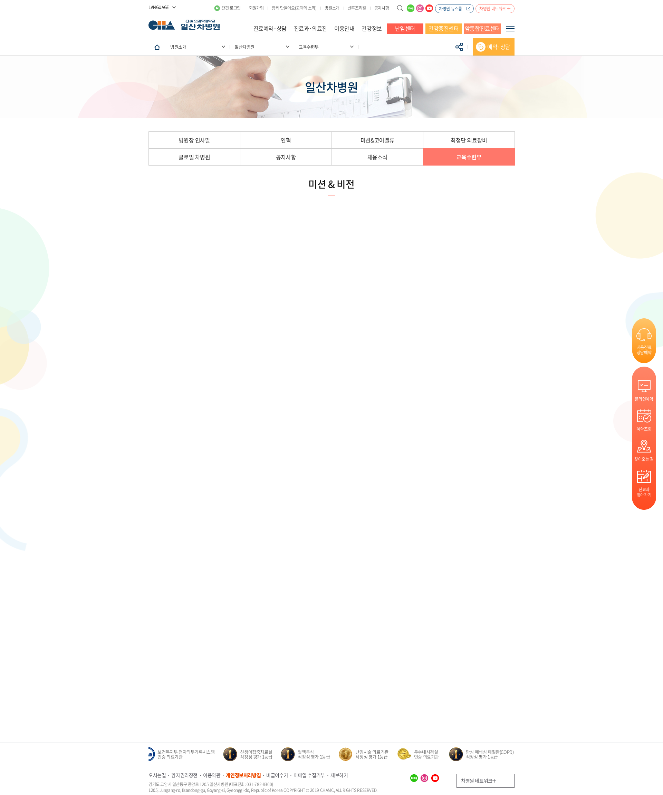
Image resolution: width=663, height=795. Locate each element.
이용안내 (344, 28)
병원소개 (332, 8)
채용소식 (377, 157)
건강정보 (372, 28)
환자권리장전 (184, 775)
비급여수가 (277, 775)
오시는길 (157, 775)
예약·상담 (498, 46)
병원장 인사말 (194, 140)
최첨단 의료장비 (469, 140)
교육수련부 (468, 157)
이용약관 (211, 775)
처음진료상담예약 (644, 349)
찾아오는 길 (644, 459)
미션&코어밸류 (377, 140)
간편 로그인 (231, 8)
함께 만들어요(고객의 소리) (294, 8)
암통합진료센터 (482, 28)
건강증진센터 (444, 28)
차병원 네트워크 (492, 9)
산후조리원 (357, 8)
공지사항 (381, 8)
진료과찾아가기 (644, 492)
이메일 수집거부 (309, 775)
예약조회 (644, 429)
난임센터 (405, 28)
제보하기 (339, 775)
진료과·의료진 (310, 28)
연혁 (286, 140)
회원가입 (256, 8)
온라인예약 (644, 399)
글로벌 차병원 (194, 157)
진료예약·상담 (270, 28)
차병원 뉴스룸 (450, 9)
